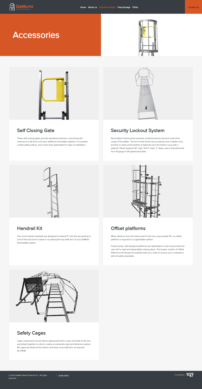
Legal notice (63, 375)
